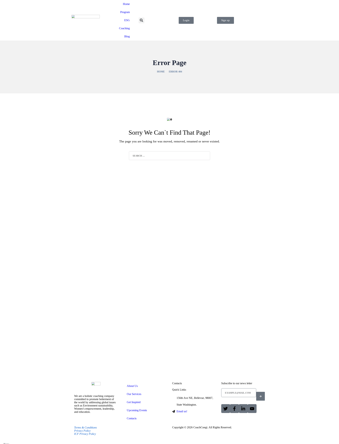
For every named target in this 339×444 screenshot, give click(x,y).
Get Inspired (134, 402)
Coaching (124, 28)
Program (125, 12)
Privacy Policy (82, 430)
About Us (132, 385)
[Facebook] (234, 408)
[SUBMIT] (260, 396)
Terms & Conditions (85, 427)
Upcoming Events (137, 410)
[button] (141, 20)
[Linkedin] (243, 408)
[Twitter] (225, 408)
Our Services (134, 394)
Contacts (131, 418)
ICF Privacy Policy (85, 433)
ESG (127, 20)
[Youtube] (252, 408)
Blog (127, 36)
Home (126, 3)
